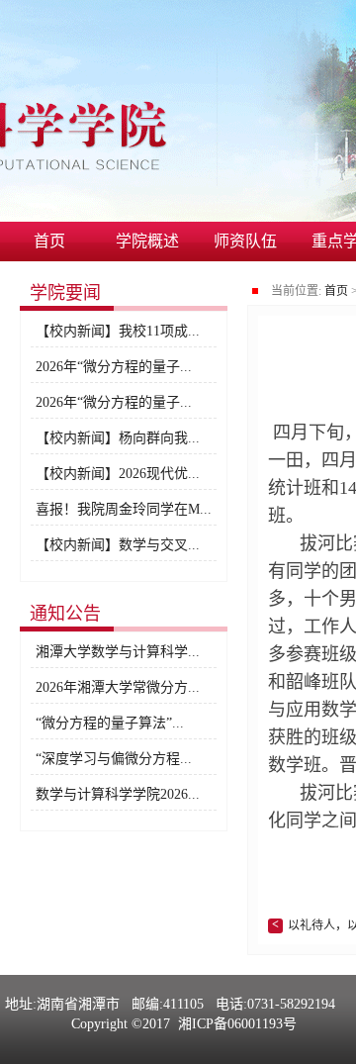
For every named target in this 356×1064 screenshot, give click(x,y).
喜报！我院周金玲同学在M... (124, 509)
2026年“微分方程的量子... (114, 366)
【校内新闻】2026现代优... (118, 473)
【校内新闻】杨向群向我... (118, 438)
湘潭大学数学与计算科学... (118, 651)
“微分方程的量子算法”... (110, 723)
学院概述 (147, 241)
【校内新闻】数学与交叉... (118, 544)
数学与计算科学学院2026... (118, 794)
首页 (49, 241)
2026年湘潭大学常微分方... (118, 687)
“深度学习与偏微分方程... (114, 758)
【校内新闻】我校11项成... (118, 331)
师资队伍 (245, 241)
